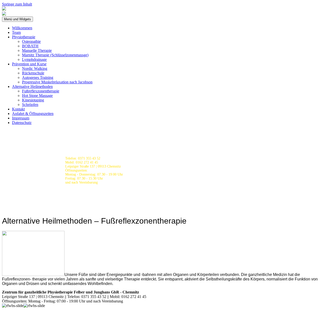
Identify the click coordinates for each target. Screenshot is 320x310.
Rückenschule (33, 73)
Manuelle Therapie (37, 50)
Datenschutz (22, 122)
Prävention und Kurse (29, 64)
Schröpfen (30, 104)
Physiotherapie (23, 37)
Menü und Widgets (17, 19)
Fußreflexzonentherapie (40, 91)
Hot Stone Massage (37, 95)
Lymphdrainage (34, 59)
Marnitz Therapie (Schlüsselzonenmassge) (55, 55)
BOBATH (30, 46)
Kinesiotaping (33, 100)
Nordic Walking (34, 68)
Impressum (20, 118)
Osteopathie (31, 41)
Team (16, 32)
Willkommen (22, 28)
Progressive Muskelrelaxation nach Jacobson (57, 82)
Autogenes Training (37, 77)
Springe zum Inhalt (17, 4)
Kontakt (18, 109)
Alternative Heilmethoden (32, 86)
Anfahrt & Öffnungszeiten (33, 113)
